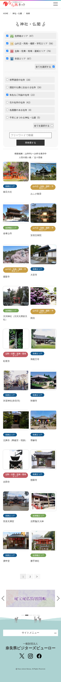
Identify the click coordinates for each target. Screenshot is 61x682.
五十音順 (38, 157)
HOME (5, 13)
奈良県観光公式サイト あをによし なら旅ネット (14, 4)
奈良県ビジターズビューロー (31, 646)
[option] (30, 598)
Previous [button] (4, 598)
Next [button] (57, 598)
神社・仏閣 (17, 13)
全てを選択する (43, 66)
